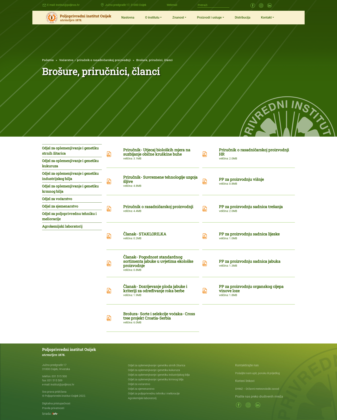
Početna (48, 60)
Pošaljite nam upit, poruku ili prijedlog (257, 373)
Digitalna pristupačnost (56, 403)
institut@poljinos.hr (68, 4)
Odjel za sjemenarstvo (60, 206)
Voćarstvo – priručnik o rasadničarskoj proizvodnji (95, 60)
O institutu (152, 17)
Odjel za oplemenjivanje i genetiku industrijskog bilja (70, 176)
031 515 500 (59, 376)
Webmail (172, 4)
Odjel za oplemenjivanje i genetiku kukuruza (70, 163)
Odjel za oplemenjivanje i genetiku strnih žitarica (70, 151)
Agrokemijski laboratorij (62, 226)
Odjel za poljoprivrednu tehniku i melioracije (69, 216)
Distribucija (242, 17)
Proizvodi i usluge (209, 17)
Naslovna (127, 17)
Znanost (178, 17)
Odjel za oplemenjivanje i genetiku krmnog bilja (70, 189)
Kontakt (266, 17)
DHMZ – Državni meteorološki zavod (257, 388)
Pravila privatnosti (53, 408)
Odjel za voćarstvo (57, 198)
